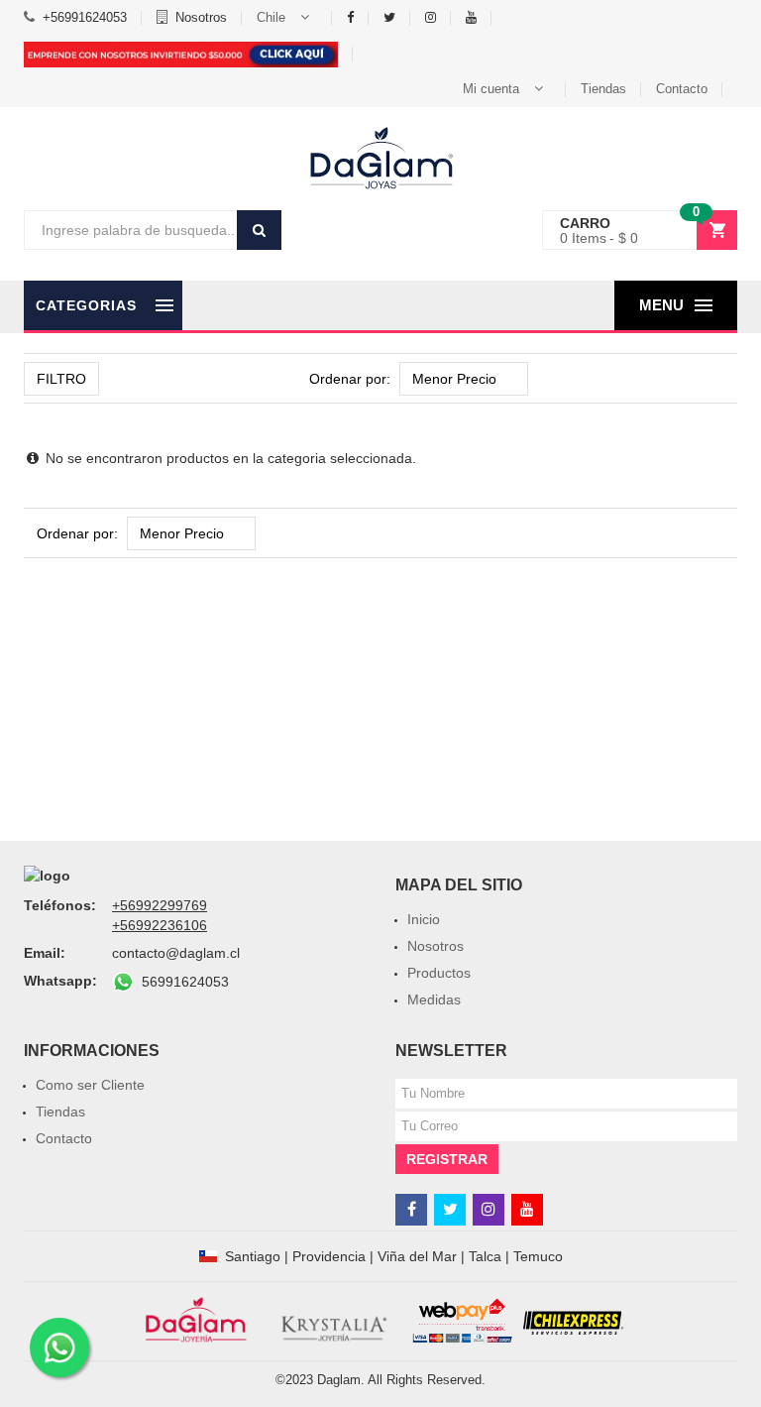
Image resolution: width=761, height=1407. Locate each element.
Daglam (339, 1379)
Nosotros (201, 17)
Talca (485, 1256)
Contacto (681, 88)
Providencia (329, 1256)
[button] (287, 18)
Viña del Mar (417, 1256)
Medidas (434, 999)
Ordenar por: (349, 379)
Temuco (538, 1256)
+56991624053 (85, 17)
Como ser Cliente (90, 1085)
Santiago (252, 1256)
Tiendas (603, 88)
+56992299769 (159, 905)
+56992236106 (159, 925)
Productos (439, 973)
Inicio (423, 919)
